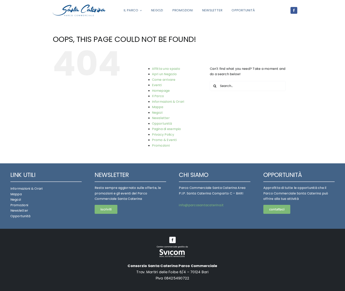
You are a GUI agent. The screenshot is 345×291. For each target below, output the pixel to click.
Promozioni (161, 145)
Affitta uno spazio (166, 68)
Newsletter (161, 118)
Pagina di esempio (166, 129)
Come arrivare (163, 79)
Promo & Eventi (164, 140)
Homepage (161, 90)
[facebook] (293, 10)
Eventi (157, 85)
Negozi (157, 112)
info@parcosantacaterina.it (201, 205)
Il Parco (158, 96)
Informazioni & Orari (168, 101)
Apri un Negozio (164, 74)
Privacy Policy (163, 134)
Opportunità (162, 123)
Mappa (157, 107)
